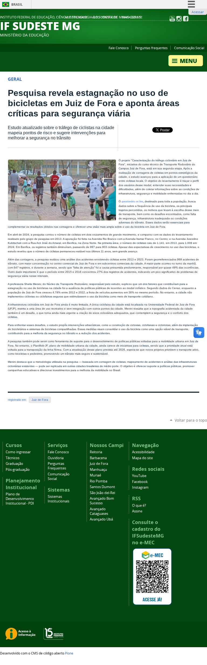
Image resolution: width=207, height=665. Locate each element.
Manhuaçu (98, 469)
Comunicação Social (189, 48)
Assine (137, 511)
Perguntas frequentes (151, 48)
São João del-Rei (102, 493)
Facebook (140, 481)
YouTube (139, 475)
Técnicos (12, 458)
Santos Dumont (102, 487)
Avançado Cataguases (99, 511)
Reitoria (96, 452)
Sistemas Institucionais (58, 498)
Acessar (198, 12)
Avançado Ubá (101, 519)
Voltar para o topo (191, 420)
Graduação (14, 463)
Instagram (140, 487)
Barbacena (98, 458)
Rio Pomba (98, 481)
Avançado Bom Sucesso (102, 500)
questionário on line (132, 201)
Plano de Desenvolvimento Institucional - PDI (20, 499)
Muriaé (95, 475)
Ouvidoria (56, 458)
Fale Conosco (119, 48)
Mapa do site (132, 17)
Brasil (17, 4)
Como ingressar (18, 452)
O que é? (139, 505)
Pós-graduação (18, 469)
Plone (69, 653)
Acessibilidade (76, 17)
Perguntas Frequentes (57, 466)
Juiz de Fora (40, 399)
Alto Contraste (104, 17)
